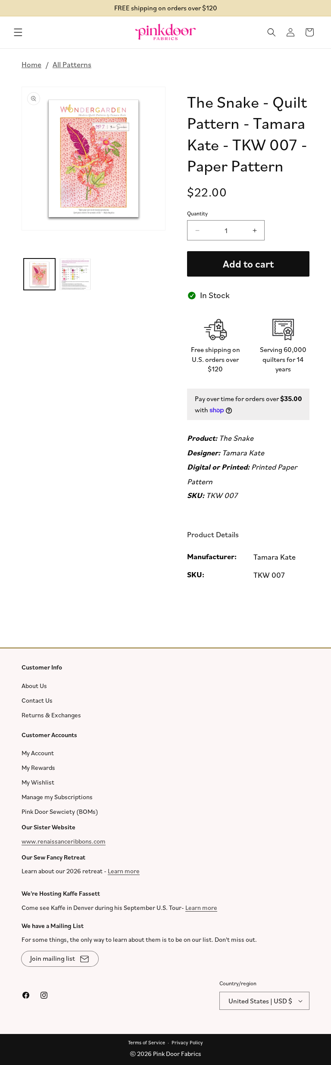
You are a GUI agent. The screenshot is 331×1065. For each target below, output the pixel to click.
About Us (34, 686)
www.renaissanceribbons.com (64, 841)
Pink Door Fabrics (177, 1053)
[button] (18, 32)
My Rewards (38, 767)
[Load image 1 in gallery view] (39, 274)
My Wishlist (38, 782)
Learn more (124, 871)
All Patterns (72, 64)
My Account (38, 753)
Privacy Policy (187, 1042)
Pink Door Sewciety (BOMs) (60, 811)
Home (31, 64)
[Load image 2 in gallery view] (75, 274)
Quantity (197, 213)
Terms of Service (146, 1042)
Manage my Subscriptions (57, 797)
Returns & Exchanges (51, 715)
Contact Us (37, 700)
